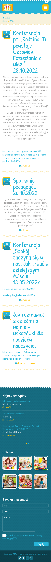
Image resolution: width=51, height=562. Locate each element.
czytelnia (31, 363)
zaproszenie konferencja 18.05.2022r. (18, 288)
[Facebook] (23, 558)
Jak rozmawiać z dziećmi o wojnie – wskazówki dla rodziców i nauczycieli (29, 330)
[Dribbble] (27, 558)
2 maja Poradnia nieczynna (13, 413)
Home (4, 21)
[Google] (31, 558)
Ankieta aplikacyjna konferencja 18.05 (18, 295)
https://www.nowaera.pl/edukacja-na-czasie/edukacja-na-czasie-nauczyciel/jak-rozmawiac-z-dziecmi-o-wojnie (21, 355)
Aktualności (25, 166)
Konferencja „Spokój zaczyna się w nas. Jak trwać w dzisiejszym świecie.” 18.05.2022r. (31, 263)
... (22, 404)
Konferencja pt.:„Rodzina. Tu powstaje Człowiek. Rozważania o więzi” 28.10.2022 (30, 52)
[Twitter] (20, 558)
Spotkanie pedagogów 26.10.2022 (25, 186)
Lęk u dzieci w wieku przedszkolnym (16, 401)
